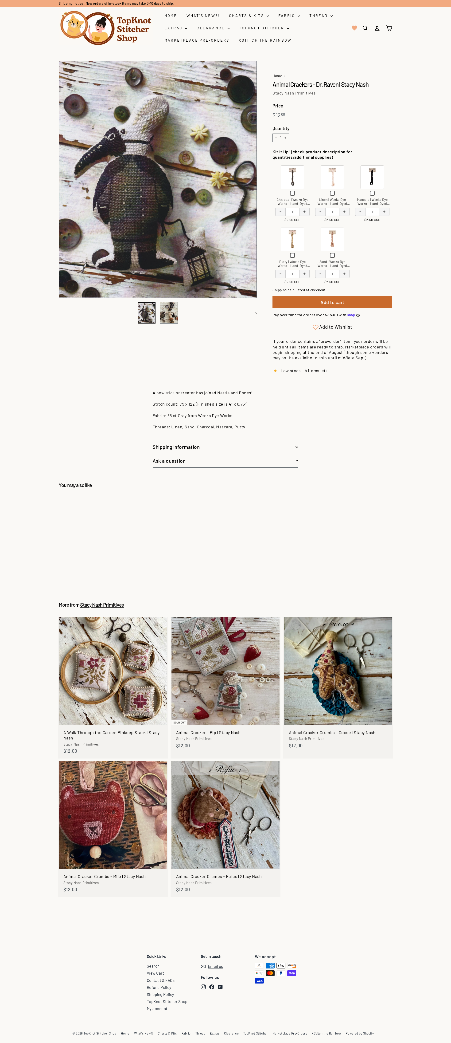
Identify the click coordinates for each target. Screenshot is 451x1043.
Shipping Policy (160, 994)
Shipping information (176, 447)
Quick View (292, 177)
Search (153, 966)
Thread (319, 15)
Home (170, 15)
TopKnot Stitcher (262, 28)
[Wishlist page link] (354, 28)
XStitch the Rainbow (265, 40)
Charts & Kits (247, 15)
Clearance (211, 28)
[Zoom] (158, 179)
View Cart (155, 973)
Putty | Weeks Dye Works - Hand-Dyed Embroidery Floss (292, 266)
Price (277, 105)
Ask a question (169, 461)
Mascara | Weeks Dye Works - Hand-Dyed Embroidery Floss (372, 204)
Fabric (287, 15)
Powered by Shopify (360, 1033)
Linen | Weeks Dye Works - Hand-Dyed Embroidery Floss (332, 204)
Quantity (281, 128)
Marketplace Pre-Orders (196, 40)
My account (157, 1008)
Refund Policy (159, 987)
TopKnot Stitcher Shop (167, 1001)
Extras (174, 28)
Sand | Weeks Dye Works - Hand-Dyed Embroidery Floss (332, 266)
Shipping (279, 290)
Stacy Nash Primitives (294, 92)
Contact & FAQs (161, 980)
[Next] (254, 313)
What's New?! (203, 15)
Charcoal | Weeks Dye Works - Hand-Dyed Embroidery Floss (292, 204)
